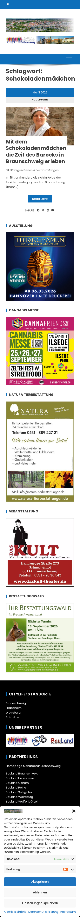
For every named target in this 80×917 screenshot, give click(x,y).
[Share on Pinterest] (47, 210)
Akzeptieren (40, 882)
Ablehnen (40, 892)
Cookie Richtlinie (15, 912)
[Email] (52, 210)
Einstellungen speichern (40, 903)
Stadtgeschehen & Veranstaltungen (34, 170)
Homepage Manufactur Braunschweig (33, 766)
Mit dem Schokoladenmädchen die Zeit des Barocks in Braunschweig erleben (36, 151)
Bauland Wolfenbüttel (21, 801)
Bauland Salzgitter (19, 792)
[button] (74, 811)
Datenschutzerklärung (43, 912)
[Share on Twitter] (43, 210)
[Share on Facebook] (38, 210)
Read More (40, 199)
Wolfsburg (13, 712)
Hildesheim (14, 708)
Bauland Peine (16, 787)
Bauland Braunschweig (22, 773)
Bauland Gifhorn (17, 783)
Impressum (68, 912)
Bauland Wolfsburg (19, 797)
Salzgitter (13, 717)
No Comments (40, 99)
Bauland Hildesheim (20, 778)
